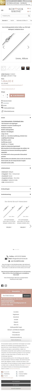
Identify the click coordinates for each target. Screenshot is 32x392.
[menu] (2, 10)
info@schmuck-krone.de (19, 258)
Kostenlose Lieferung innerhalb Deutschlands (11, 85)
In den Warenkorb (18, 95)
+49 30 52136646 (20, 256)
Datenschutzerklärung (16, 337)
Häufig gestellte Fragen (16, 327)
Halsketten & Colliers (21, 20)
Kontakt (16, 319)
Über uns (16, 324)
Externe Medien (23, 374)
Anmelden (16, 312)
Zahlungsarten (16, 332)
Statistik (21, 372)
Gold (12, 20)
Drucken (5, 105)
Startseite (4, 20)
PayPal (6, 376)
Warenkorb (30, 11)
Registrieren (16, 314)
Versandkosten (16, 334)
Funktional (21, 376)
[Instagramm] (6, 286)
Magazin (16, 322)
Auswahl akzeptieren (16, 388)
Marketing (6, 374)
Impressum (27, 365)
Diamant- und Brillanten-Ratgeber (16, 329)
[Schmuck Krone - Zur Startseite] (16, 10)
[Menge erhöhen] (7, 95)
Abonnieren (27, 295)
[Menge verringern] (7, 97)
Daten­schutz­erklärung (14, 368)
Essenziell (6, 372)
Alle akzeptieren (16, 381)
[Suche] (29, 16)
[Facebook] (2, 286)
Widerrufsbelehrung (16, 340)
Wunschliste (30, 8)
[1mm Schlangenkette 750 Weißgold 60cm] (16, 47)
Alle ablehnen (16, 385)
